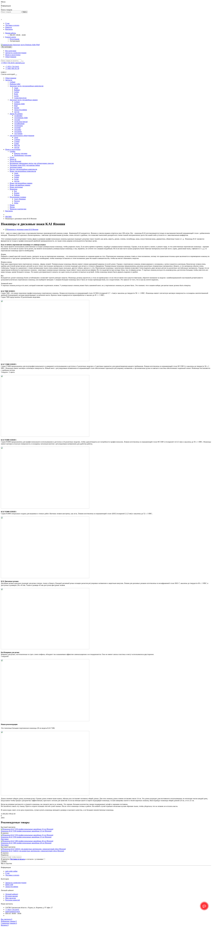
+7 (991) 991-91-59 (12, 68)
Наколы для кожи (20, 153)
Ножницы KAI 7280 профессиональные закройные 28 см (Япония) (26, 843)
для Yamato (18, 133)
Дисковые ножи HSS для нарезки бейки (25, 165)
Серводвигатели (20, 98)
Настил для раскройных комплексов (23, 169)
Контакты (9, 29)
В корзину (5, 833)
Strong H (13, 159)
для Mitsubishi (19, 124)
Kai (15, 191)
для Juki (17, 120)
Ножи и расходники (12, 55)
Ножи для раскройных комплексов (23, 171)
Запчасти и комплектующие (15, 53)
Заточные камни (16, 167)
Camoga (17, 139)
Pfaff (16, 106)
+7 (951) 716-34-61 (12, 66)
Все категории (10, 51)
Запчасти (8, 80)
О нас (7, 23)
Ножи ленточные (16, 187)
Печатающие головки (18, 197)
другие (16, 112)
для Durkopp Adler (21, 118)
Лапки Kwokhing (20, 110)
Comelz (17, 141)
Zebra (16, 203)
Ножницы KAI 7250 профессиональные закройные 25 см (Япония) (26, 837)
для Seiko (17, 130)
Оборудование (10, 57)
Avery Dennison (20, 199)
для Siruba (18, 131)
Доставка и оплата (12, 25)
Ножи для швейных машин (20, 185)
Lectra (16, 96)
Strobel (16, 108)
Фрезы (12, 207)
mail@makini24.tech (12, 911)
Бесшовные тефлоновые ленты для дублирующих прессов (32, 163)
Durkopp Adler (15, 84)
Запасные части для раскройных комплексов (26, 86)
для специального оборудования (22, 135)
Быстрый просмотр (8, 827)
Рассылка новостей (12, 900)
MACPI (17, 145)
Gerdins (12, 151)
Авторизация (15, 41)
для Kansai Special (20, 122)
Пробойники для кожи (22, 155)
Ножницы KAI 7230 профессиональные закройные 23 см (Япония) (26, 831)
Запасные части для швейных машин (24, 100)
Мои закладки (10, 898)
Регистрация (14, 39)
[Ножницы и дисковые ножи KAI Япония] (21, 229)
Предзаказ (5, 839)
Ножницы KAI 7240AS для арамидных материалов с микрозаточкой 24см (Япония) (32, 851)
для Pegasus (18, 126)
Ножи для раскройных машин (21, 183)
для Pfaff (17, 128)
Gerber (16, 92)
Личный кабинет (11, 894)
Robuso (17, 195)
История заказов (11, 896)
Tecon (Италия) (15, 161)
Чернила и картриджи (18, 209)
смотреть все (20, 63)
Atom (16, 88)
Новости (8, 27)
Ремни (12, 205)
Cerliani (12, 82)
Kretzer (16, 193)
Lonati (16, 143)
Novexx (17, 201)
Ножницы (13, 189)
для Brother (18, 116)
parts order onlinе (11, 871)
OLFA (12, 157)
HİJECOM (9, 885)
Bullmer (17, 90)
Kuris (16, 94)
